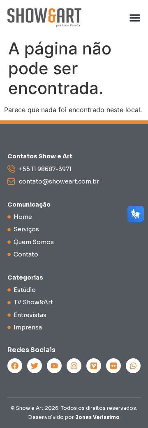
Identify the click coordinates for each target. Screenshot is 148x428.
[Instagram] (74, 365)
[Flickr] (113, 365)
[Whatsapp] (133, 365)
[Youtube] (54, 365)
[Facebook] (14, 365)
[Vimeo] (93, 365)
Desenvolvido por (74, 417)
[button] (135, 18)
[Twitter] (34, 365)
